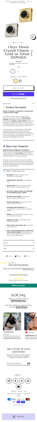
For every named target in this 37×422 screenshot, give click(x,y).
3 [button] (17, 42)
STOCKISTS (26, 393)
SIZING (5, 243)
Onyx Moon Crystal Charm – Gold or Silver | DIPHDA (11, 336)
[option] (18, 22)
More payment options (18, 98)
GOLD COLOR (16, 81)
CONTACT (13, 391)
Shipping (11, 63)
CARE (5, 248)
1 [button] (13, 42)
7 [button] (23, 42)
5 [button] (20, 42)
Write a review (18, 285)
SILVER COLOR (21, 81)
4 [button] (18, 42)
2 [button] (15, 42)
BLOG (20, 391)
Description (7, 103)
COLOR (18, 76)
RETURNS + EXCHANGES (14, 393)
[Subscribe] (28, 363)
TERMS (18, 396)
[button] (4, 263)
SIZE (18, 67)
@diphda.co (28, 268)
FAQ (25, 391)
